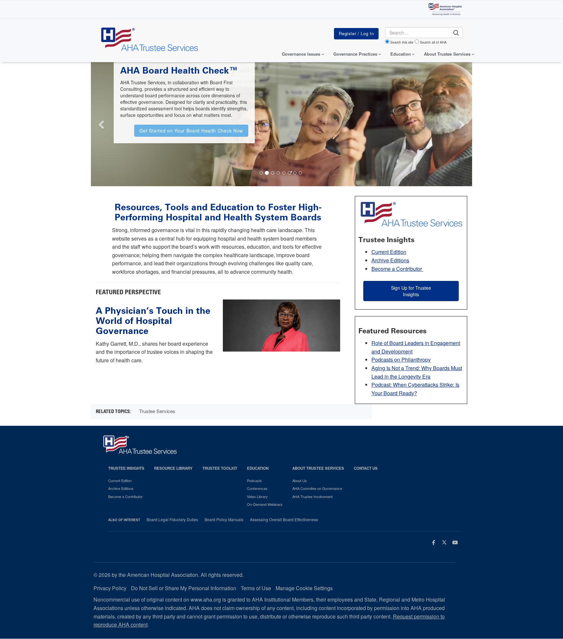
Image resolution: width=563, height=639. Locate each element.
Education (257, 468)
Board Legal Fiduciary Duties (172, 519)
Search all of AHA (433, 42)
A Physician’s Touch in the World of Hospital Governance (153, 320)
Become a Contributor (397, 268)
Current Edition (388, 252)
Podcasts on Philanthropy (401, 359)
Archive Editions (390, 260)
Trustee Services (157, 411)
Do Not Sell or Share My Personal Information (183, 588)
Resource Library (173, 468)
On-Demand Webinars (264, 504)
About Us (299, 480)
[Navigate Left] (100, 122)
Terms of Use (256, 588)
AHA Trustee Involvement (312, 496)
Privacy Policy (110, 588)
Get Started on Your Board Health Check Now (191, 130)
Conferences (257, 488)
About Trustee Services (447, 54)
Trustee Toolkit (219, 468)
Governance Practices (355, 54)
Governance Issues (301, 54)
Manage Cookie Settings (304, 588)
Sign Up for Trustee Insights (411, 291)
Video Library (257, 496)
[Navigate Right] (462, 122)
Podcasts (254, 480)
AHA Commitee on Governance (317, 488)
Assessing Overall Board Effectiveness (284, 519)
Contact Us (366, 468)
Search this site (401, 42)
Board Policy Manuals (224, 519)
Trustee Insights (126, 468)
